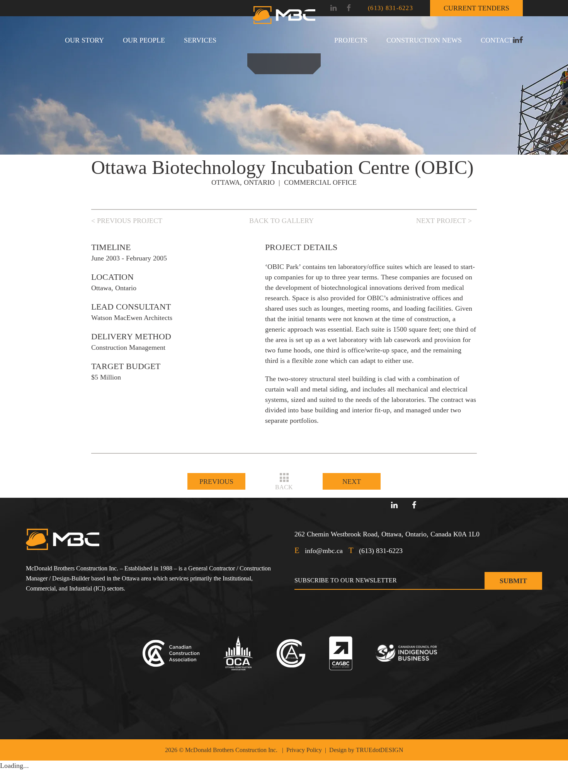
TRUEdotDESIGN (379, 750)
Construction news (424, 40)
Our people (144, 40)
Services (200, 40)
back (284, 487)
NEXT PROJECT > (444, 221)
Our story (84, 40)
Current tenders (476, 8)
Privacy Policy (304, 750)
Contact (497, 40)
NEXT (351, 481)
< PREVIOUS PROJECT (126, 221)
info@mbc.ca (324, 551)
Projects (350, 40)
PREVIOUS (216, 481)
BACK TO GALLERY (281, 221)
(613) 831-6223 (390, 8)
